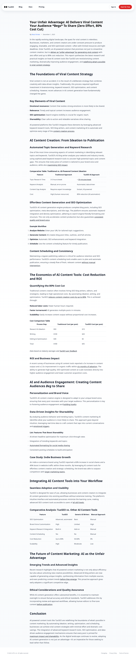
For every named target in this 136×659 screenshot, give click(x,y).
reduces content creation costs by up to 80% (67, 297)
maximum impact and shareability (44, 636)
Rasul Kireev (36, 34)
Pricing (41, 7)
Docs (30, 7)
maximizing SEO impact (57, 165)
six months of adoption (87, 366)
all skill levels (78, 502)
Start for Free (125, 7)
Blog (20, 7)
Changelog (104, 653)
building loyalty (69, 404)
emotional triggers (41, 426)
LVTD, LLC (14, 653)
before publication (44, 604)
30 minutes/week (84, 179)
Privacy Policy (113, 653)
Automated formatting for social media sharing (50, 445)
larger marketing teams (55, 472)
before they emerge (68, 579)
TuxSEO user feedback (68, 351)
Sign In (113, 7)
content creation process (63, 131)
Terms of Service (124, 653)
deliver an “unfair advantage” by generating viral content (74, 52)
